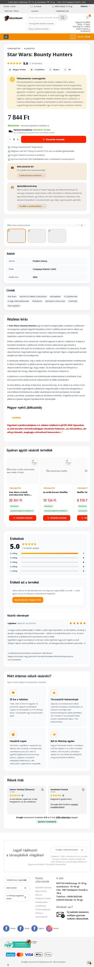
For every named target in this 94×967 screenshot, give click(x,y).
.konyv (26, 928)
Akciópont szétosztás (55, 301)
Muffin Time (83, 492)
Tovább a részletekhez (31, 206)
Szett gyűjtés (14, 305)
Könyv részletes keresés (39, 29)
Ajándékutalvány (43, 887)
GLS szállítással (36, 159)
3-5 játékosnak (70, 296)
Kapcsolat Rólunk (12, 11)
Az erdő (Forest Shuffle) (55, 492)
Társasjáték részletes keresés (41, 23)
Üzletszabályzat (42, 909)
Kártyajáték (55, 296)
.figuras (41, 928)
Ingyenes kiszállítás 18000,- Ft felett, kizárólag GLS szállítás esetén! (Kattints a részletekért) (81, 26)
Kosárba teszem (55, 139)
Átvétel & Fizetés (43, 898)
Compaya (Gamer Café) (44, 269)
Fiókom (84, 6)
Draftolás (73, 301)
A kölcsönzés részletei (31, 175)
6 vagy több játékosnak (18, 301)
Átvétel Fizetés (10, 6)
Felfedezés (37, 301)
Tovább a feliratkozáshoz (67, 850)
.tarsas (13, 928)
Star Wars (12, 296)
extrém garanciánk (64, 151)
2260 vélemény (63, 817)
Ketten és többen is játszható (33, 296)
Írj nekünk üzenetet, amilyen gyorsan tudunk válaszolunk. (78, 915)
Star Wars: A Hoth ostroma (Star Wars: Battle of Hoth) (19, 495)
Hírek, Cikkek (84, 36)
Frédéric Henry (40, 261)
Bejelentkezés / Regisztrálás (28, 600)
